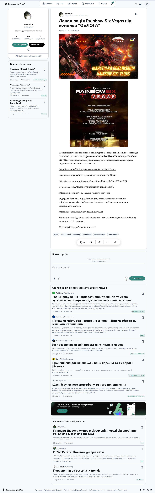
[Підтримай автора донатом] (99, 242)
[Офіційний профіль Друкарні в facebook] (140, 489)
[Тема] (140, 3)
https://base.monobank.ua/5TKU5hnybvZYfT (81, 211)
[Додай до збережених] (45, 70)
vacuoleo (28, 24)
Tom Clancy (112, 235)
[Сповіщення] (111, 3)
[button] (112, 4)
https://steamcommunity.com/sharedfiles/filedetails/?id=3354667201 (93, 181)
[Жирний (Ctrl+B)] (54, 278)
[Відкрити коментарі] (91, 242)
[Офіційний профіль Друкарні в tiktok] (144, 489)
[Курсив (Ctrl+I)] (58, 278)
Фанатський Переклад (70, 235)
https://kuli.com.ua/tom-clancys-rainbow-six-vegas (84, 193)
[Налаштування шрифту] (136, 14)
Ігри (56, 235)
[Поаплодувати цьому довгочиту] (81, 242)
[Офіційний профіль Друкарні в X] (148, 489)
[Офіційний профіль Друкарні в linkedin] (151, 489)
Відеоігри (87, 235)
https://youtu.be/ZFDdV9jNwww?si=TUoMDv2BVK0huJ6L (87, 169)
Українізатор (99, 235)
